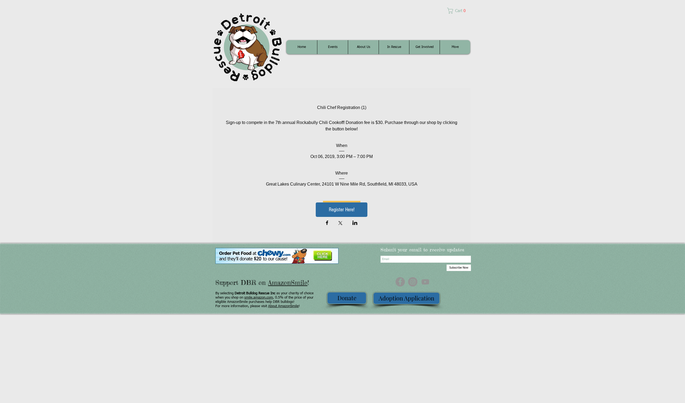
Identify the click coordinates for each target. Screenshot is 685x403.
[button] (458, 11)
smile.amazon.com (258, 297)
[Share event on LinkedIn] (354, 223)
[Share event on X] (340, 223)
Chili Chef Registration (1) (341, 107)
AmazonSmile (287, 283)
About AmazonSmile (283, 306)
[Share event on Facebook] (327, 223)
